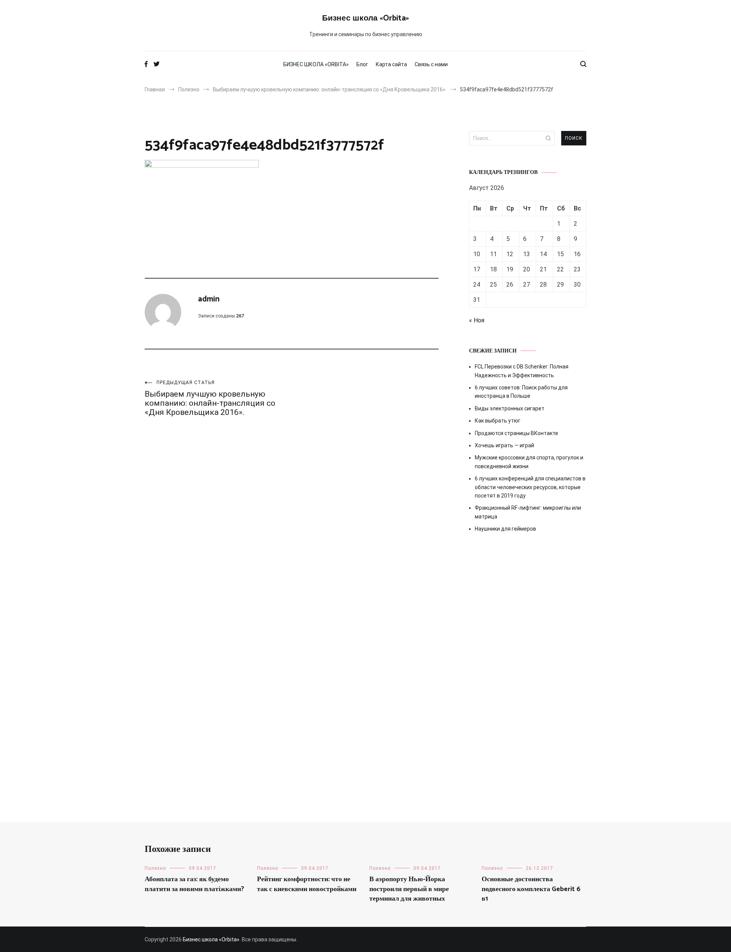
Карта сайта (391, 64)
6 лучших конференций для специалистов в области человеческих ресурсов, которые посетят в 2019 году (530, 487)
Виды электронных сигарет (509, 408)
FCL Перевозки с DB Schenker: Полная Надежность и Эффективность (521, 371)
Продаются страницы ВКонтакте (516, 433)
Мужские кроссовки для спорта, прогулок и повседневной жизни (529, 461)
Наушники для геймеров (505, 529)
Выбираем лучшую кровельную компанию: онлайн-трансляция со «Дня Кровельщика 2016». (210, 398)
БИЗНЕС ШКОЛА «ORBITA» (316, 64)
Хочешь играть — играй (504, 445)
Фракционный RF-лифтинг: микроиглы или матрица (528, 512)
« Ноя (476, 320)
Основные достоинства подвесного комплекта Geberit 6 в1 (531, 889)
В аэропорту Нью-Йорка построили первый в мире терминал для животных (409, 889)
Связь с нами (431, 64)
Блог (362, 64)
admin (209, 299)
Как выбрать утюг (497, 421)
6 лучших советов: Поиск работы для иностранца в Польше (521, 391)
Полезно (155, 868)
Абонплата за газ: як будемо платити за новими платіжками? (194, 884)
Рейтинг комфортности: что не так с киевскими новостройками (306, 884)
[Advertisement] (527, 603)
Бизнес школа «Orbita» (365, 18)
